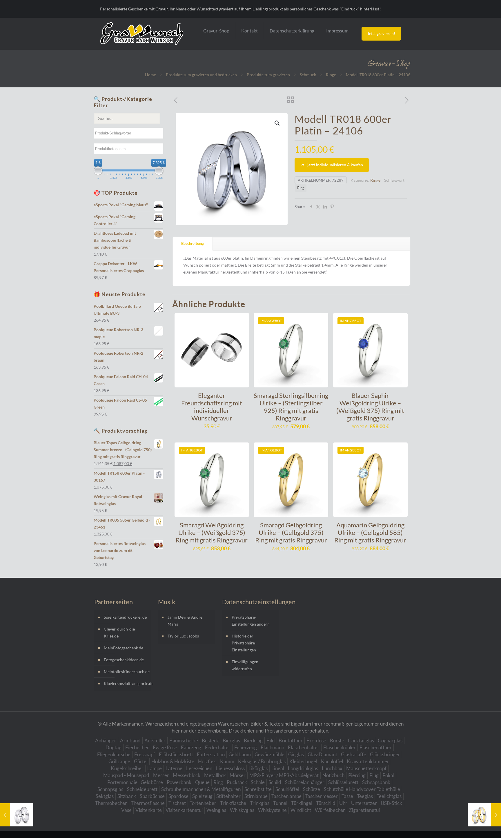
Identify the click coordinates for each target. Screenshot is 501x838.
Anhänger (105, 740)
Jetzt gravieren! (381, 33)
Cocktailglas (361, 740)
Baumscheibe (183, 740)
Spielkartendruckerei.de (125, 617)
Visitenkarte (148, 810)
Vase (126, 810)
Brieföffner (291, 740)
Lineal (277, 768)
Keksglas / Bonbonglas (262, 761)
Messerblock (186, 775)
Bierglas (231, 740)
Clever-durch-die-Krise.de (120, 632)
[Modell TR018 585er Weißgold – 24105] (16, 814)
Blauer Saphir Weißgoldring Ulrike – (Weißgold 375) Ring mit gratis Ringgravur (370, 406)
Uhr (343, 803)
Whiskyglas (242, 810)
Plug (374, 775)
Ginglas (296, 754)
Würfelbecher (330, 810)
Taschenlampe (286, 796)
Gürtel (141, 761)
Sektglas (105, 796)
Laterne (174, 768)
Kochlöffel (332, 761)
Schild (274, 782)
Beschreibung (192, 243)
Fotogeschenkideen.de (124, 659)
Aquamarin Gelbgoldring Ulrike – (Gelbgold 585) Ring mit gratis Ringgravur (370, 532)
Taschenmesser (321, 796)
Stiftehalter (228, 796)
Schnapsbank (376, 782)
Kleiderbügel (303, 761)
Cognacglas (390, 740)
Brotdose (316, 740)
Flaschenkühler (339, 747)
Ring (300, 188)
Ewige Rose (165, 747)
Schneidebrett (142, 789)
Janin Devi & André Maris (185, 620)
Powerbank (179, 782)
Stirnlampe (256, 796)
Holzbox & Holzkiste (172, 761)
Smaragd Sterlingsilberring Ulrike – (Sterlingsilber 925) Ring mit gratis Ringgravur (291, 406)
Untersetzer (364, 803)
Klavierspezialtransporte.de (126, 683)
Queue (202, 782)
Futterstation (211, 754)
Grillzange (119, 761)
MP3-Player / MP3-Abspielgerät (284, 775)
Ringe (331, 74)
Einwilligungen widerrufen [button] (245, 665)
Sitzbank (126, 796)
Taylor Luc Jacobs (183, 635)
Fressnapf (144, 754)
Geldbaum (239, 754)
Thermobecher (111, 803)
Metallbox (215, 775)
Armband (130, 740)
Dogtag (113, 747)
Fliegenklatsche (113, 754)
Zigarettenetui (364, 810)
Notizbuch (333, 775)
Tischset (177, 803)
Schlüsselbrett (343, 782)
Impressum (337, 30)
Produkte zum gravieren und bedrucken (201, 74)
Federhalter (217, 747)
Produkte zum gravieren (268, 74)
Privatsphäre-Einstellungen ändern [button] (251, 620)
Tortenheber (203, 803)
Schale (258, 782)
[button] (277, 123)
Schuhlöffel (287, 789)
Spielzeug (202, 796)
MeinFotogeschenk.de (123, 647)
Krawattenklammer (368, 761)
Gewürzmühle (269, 754)
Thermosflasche (148, 803)
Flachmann (272, 747)
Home (150, 74)
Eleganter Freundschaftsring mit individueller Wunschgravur (211, 406)
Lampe (154, 768)
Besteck (210, 740)
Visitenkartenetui (184, 810)
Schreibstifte (258, 789)
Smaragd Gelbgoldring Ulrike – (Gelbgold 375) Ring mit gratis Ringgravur (291, 532)
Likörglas (258, 768)
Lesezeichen (199, 768)
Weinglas (216, 810)
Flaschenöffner (376, 747)
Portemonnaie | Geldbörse (135, 782)
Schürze (311, 789)
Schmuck (308, 74)
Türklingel (301, 803)
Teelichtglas (389, 796)
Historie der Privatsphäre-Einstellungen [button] (244, 642)
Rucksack (237, 782)
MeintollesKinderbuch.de (126, 671)
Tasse (347, 796)
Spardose (178, 796)
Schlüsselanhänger (304, 782)
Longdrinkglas (303, 768)
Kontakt (249, 30)
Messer (161, 775)
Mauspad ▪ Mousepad (126, 775)
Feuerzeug (245, 747)
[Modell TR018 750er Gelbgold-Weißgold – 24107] (484, 814)
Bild (270, 740)
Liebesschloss (230, 768)
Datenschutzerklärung (292, 30)
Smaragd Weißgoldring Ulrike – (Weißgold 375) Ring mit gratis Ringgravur (212, 532)
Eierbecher (137, 747)
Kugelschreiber (127, 768)
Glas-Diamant (322, 754)
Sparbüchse (152, 796)
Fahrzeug (191, 747)
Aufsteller (155, 740)
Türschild (325, 803)
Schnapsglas (110, 789)
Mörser (238, 775)
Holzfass (207, 761)
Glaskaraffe (353, 754)
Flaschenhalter (304, 747)
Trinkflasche (233, 803)
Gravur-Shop (216, 30)
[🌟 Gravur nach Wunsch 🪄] (142, 34)
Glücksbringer (385, 754)
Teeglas (365, 796)
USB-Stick (391, 803)
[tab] (193, 243)
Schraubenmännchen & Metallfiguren (201, 789)
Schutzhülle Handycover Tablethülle (362, 789)
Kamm (227, 761)
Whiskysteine (272, 810)
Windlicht (301, 810)
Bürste (337, 740)
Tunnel (280, 803)
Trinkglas (259, 803)
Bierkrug (253, 740)
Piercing (357, 775)
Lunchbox (332, 768)
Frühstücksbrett (176, 754)
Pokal (388, 775)
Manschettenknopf (366, 768)
